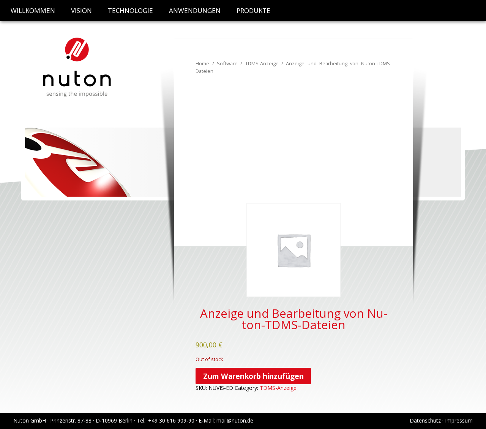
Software (227, 63)
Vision (81, 10)
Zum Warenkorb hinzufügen (253, 376)
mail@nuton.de (234, 420)
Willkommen (33, 10)
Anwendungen (195, 10)
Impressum (459, 420)
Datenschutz (425, 420)
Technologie (130, 10)
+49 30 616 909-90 (171, 420)
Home (202, 63)
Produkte (253, 10)
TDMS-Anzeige (262, 63)
